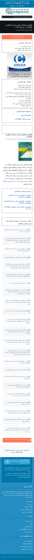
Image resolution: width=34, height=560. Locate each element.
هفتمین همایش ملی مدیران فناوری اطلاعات (24, 30)
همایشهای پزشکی (28, 541)
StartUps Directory (27, 543)
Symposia (4, 556)
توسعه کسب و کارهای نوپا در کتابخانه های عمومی (16, 257)
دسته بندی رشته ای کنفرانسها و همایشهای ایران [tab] (16, 451)
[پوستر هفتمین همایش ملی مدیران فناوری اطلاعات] (25, 151)
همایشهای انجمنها (13, 3)
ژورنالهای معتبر (28, 526)
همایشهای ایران (29, 28)
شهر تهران (21, 100)
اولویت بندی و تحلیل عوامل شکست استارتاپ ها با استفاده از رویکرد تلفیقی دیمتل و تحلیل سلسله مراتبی (17, 342)
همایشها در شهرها (18, 1)
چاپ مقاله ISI (29, 521)
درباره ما (29, 504)
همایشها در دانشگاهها (23, 3)
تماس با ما (28, 501)
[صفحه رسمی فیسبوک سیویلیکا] (17, 6)
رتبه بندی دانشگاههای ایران (25, 529)
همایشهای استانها (9, 1)
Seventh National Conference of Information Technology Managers (19, 139)
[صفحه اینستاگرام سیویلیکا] (22, 6)
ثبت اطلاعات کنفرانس (25, 509)
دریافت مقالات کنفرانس (16, 37)
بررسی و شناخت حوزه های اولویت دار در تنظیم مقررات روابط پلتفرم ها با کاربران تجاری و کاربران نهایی (17, 302)
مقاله (31, 524)
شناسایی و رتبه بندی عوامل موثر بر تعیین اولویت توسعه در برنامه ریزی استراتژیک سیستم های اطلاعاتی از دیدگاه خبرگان (17, 291)
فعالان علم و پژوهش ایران (25, 546)
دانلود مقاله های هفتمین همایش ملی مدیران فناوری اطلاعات (15, 439)
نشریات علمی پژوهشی (26, 549)
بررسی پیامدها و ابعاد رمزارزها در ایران (18, 283)
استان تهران (21, 102)
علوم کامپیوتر (22, 28)
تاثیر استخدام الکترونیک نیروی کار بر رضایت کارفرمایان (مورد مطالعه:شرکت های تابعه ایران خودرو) (18, 321)
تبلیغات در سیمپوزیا (26, 512)
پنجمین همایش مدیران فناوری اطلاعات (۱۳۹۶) (19, 196)
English (6, 3)
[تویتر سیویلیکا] (19, 6)
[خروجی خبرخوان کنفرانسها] (14, 6)
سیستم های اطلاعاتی (23, 119)
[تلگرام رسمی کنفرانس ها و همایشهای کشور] (11, 6)
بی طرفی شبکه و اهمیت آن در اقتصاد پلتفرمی (17, 369)
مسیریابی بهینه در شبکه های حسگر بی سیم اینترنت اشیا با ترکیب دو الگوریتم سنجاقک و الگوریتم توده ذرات (17, 429)
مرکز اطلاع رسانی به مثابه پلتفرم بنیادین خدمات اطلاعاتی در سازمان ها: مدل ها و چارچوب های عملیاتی (17, 331)
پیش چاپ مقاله (28, 532)
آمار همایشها (28, 506)
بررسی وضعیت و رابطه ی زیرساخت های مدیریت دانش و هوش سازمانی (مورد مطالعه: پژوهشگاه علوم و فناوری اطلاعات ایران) (17, 240)
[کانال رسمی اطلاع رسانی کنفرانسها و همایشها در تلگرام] (17, 461)
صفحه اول (25, 1)
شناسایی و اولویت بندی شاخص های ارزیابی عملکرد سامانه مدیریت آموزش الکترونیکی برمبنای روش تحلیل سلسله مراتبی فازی (17, 352)
